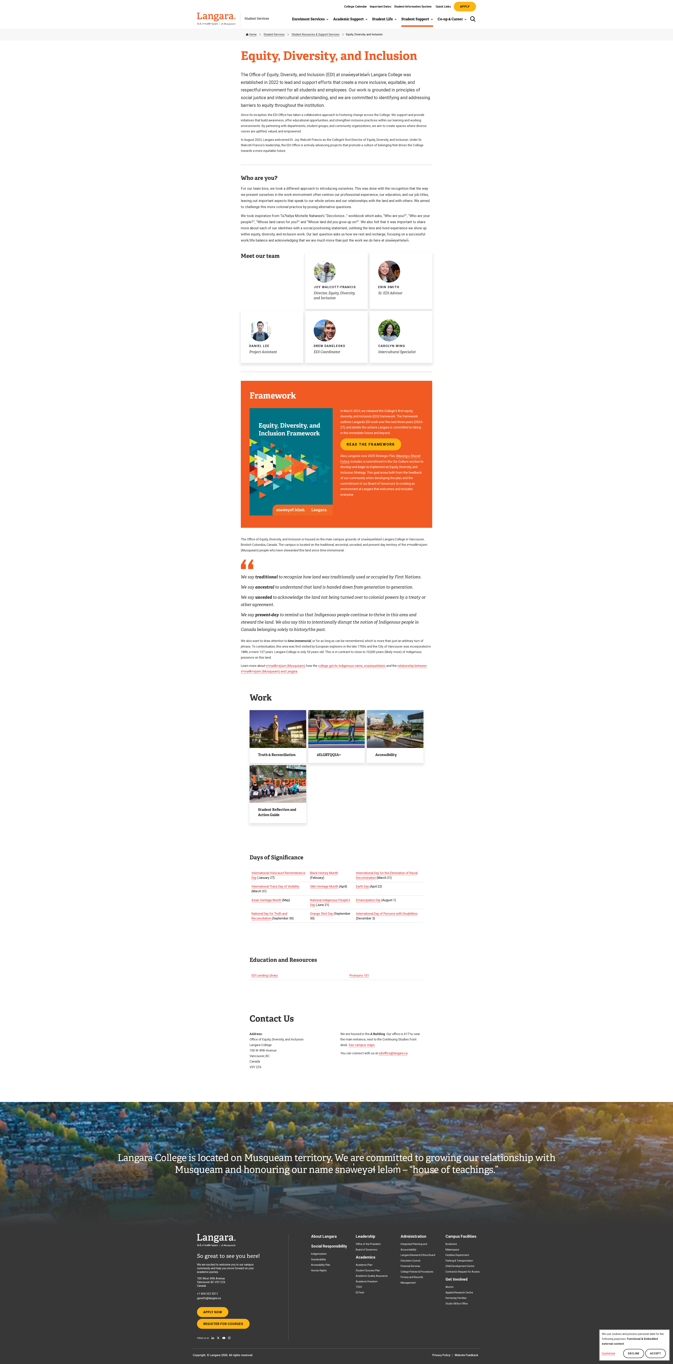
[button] (310, 19)
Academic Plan (364, 1264)
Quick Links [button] (443, 6)
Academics (365, 1257)
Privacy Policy (441, 1355)
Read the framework (371, 444)
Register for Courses (223, 1324)
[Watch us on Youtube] (224, 1338)
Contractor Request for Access (463, 1271)
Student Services (256, 18)
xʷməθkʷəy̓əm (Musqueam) (285, 666)
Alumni (449, 1287)
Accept (655, 1353)
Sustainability (318, 1259)
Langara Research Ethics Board (418, 1255)
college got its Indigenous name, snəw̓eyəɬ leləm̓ (351, 666)
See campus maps (362, 1045)
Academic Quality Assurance (372, 1275)
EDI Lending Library (264, 975)
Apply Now (212, 1312)
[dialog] (634, 1345)
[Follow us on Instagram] (229, 1338)
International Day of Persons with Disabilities (387, 913)
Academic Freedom (367, 1281)
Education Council (410, 1260)
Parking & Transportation (459, 1260)
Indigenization (319, 1253)
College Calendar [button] (355, 6)
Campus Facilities (461, 1236)
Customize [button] (608, 1353)
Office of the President (368, 1244)
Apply (465, 6)
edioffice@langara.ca (393, 1053)
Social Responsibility (329, 1246)
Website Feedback (466, 1355)
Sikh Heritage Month (324, 886)
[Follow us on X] (218, 1338)
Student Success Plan (368, 1270)
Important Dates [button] (380, 6)
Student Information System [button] (412, 7)
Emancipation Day (368, 900)
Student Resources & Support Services (315, 34)
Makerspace (452, 1249)
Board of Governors (366, 1249)
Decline (633, 1353)
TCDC (359, 1287)
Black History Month (324, 873)
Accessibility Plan (320, 1264)
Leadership (365, 1236)
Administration (413, 1236)
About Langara (324, 1236)
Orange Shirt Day (321, 913)
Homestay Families (456, 1298)
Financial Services (410, 1266)
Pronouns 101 (359, 975)
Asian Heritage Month (266, 900)
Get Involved (456, 1279)
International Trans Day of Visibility (275, 886)
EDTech (360, 1292)
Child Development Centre (460, 1266)
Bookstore (451, 1244)
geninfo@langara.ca (209, 1298)
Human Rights (319, 1270)
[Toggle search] (473, 19)
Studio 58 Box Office (457, 1303)
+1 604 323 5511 (207, 1293)
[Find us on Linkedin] (213, 1338)
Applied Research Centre (459, 1292)
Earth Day (362, 886)
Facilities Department (457, 1255)
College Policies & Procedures (417, 1271)
